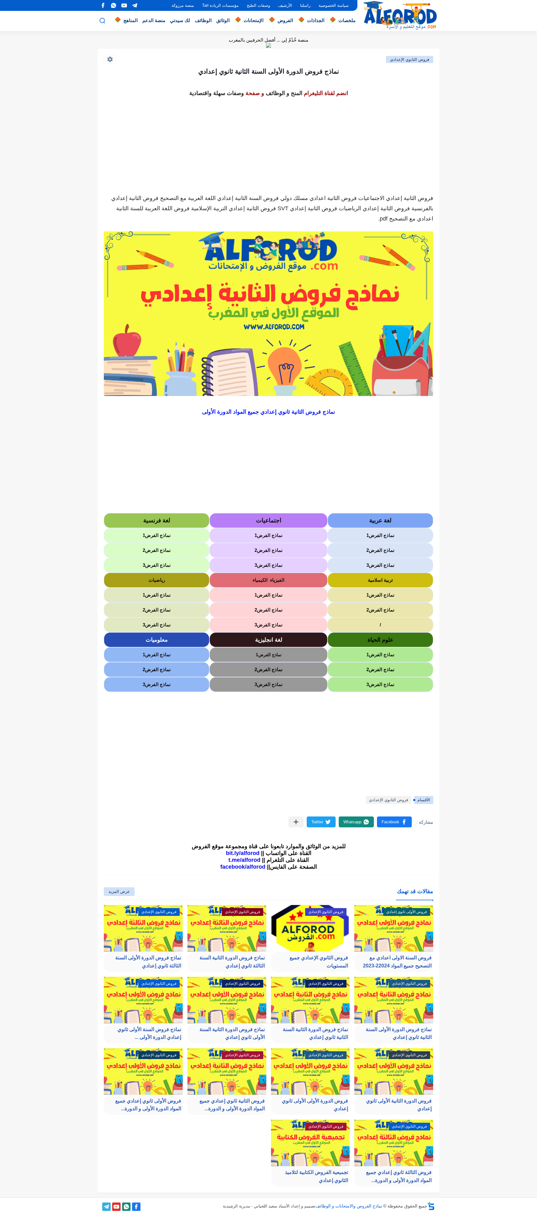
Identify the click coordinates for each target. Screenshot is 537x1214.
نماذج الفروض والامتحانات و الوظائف (348, 1205)
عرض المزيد (119, 891)
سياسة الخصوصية (334, 5)
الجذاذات (315, 20)
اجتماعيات (268, 520)
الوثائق (223, 20)
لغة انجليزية (268, 640)
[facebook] (103, 5)
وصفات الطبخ (258, 5)
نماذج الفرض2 (380, 550)
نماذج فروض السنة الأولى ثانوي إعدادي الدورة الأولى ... (149, 1033)
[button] (394, 821)
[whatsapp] (113, 5)
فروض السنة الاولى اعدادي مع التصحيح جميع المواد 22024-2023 (397, 961)
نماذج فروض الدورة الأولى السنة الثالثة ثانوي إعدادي (148, 961)
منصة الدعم (153, 20)
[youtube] (124, 5)
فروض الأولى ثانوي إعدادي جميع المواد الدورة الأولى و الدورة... (148, 1105)
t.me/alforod (244, 860)
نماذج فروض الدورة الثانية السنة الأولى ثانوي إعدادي (232, 1033)
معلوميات (157, 640)
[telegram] (134, 5)
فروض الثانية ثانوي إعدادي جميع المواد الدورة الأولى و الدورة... (232, 1105)
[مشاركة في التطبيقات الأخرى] (296, 821)
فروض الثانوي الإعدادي (409, 59)
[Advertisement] (268, 142)
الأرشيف (285, 5)
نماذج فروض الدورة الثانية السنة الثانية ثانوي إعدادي (315, 1033)
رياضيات (157, 580)
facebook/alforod (242, 867)
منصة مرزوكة (183, 5)
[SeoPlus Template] (431, 1206)
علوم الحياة (380, 640)
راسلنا (305, 5)
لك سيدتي (180, 20)
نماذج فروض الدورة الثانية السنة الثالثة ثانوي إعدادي (232, 961)
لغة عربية (380, 520)
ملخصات (347, 20)
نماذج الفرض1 (380, 535)
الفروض (285, 20)
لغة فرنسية (156, 520)
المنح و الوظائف (284, 93)
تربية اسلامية (380, 580)
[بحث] (102, 20)
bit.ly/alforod (242, 853)
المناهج (130, 20)
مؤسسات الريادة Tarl (220, 5)
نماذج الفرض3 (380, 565)
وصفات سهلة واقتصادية (216, 93)
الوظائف (203, 20)
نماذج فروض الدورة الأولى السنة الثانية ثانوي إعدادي (399, 1033)
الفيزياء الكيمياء (268, 580)
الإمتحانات (254, 20)
